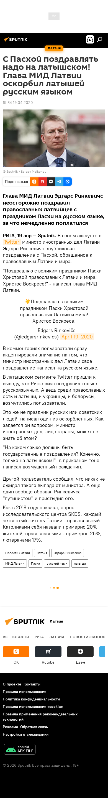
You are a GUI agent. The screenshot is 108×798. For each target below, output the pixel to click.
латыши (80, 563)
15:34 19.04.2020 (18, 102)
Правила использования (24, 691)
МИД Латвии (14, 563)
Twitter (11, 242)
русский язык (57, 563)
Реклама (10, 726)
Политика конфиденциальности (31, 699)
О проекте (12, 684)
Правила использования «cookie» (33, 706)
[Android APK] (19, 750)
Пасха (35, 563)
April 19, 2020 (77, 336)
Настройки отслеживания (25, 734)
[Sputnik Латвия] (16, 41)
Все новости (16, 636)
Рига (39, 636)
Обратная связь (34, 726)
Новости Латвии (17, 553)
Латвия (42, 553)
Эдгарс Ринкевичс (67, 553)
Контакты (32, 684)
